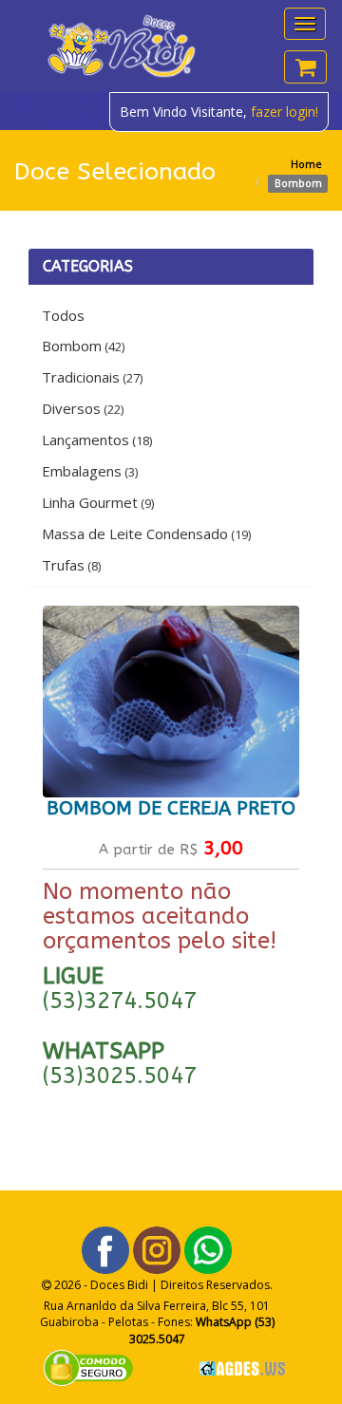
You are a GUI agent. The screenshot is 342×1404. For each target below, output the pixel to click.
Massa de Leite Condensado (146, 533)
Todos (63, 315)
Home (306, 164)
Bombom (83, 345)
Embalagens (90, 470)
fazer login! (284, 112)
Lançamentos (97, 439)
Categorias (88, 266)
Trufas (71, 564)
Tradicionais (92, 376)
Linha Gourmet (98, 502)
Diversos (83, 408)
